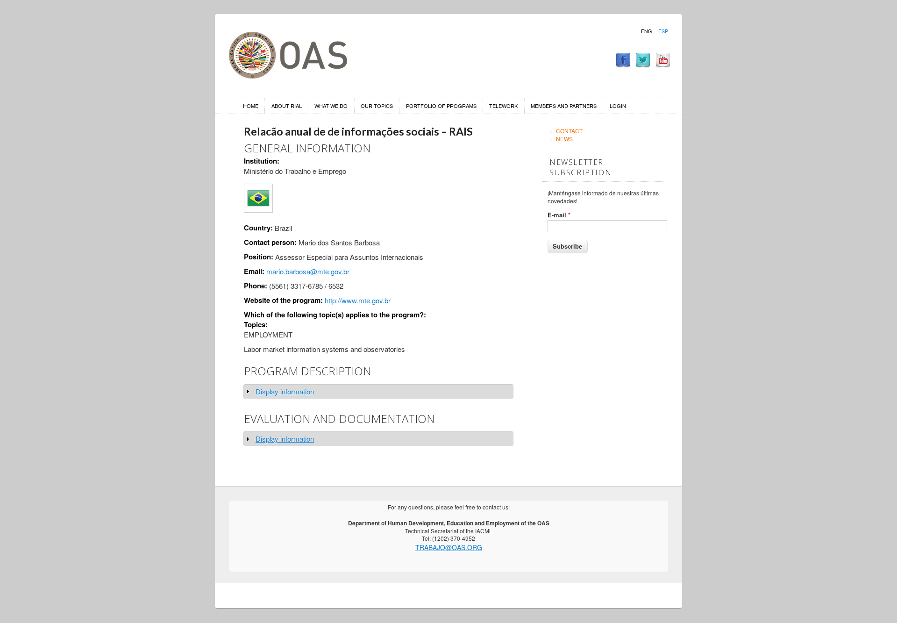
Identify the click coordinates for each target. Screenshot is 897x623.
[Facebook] (623, 65)
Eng (646, 31)
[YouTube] (662, 65)
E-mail (559, 215)
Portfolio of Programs (441, 105)
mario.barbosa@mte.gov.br (307, 271)
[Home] (288, 75)
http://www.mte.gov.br (358, 300)
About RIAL (286, 105)
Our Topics (377, 105)
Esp (663, 31)
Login (618, 105)
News (564, 139)
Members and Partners (564, 105)
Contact (569, 131)
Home (250, 105)
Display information (285, 391)
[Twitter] (642, 65)
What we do (331, 105)
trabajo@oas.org (448, 547)
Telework (503, 105)
